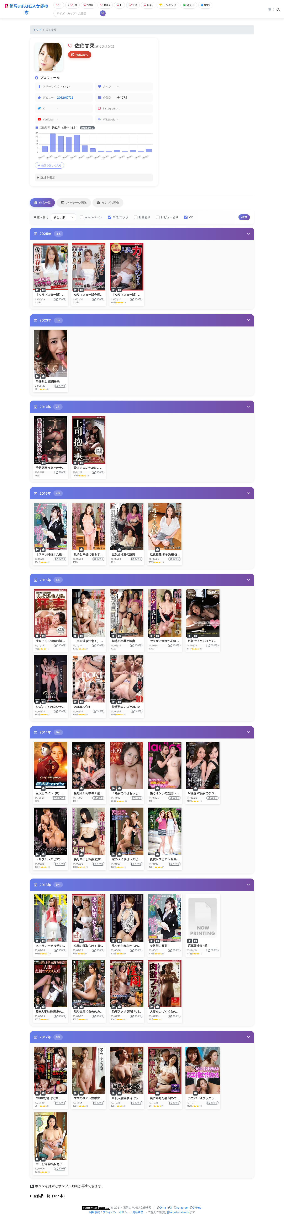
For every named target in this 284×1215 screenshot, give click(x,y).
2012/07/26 (65, 97)
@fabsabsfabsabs (178, 1212)
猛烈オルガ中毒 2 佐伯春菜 (91, 793)
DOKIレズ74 (82, 706)
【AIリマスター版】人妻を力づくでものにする (142, 294)
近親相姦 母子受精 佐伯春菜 (168, 554)
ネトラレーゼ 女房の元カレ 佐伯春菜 (60, 945)
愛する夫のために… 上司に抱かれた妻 (98, 467)
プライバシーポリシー (116, 1212)
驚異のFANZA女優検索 (28, 9)
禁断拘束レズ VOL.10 (126, 706)
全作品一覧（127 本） (50, 1196)
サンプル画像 (110, 202)
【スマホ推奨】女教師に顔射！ (56, 554)
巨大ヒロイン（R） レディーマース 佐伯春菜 (65, 793)
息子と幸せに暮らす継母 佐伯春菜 (96, 554)
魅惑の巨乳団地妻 (123, 641)
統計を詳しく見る (51, 165)
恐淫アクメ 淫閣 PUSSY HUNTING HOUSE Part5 (144, 1011)
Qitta (163, 1207)
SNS (207, 5)
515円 (100, 711)
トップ (37, 29)
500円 (62, 299)
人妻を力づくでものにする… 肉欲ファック (177, 1011)
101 (106, 5)
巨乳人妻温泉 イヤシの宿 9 (129, 1098)
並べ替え (42, 217)
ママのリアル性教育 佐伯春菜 (93, 1098)
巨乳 (150, 5)
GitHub (197, 1207)
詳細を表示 (48, 177)
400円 (138, 558)
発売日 (190, 5)
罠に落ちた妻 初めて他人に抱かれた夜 (175, 1098)
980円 (62, 472)
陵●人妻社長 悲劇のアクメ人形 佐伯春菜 (62, 1011)
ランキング (170, 5)
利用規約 (94, 1212)
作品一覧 (44, 202)
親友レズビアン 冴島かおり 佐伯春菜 (174, 859)
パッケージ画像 (76, 202)
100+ (90, 5)
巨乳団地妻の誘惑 (123, 554)
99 (75, 5)
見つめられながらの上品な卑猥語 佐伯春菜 (140, 945)
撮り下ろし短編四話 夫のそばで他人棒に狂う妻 (67, 641)
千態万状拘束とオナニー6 (53, 467)
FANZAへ (81, 54)
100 (134, 5)
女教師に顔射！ (160, 945)
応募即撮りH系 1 (199, 945)
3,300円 (60, 798)
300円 (99, 299)
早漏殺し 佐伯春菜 (48, 381)
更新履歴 (137, 1212)
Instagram (182, 1207)
